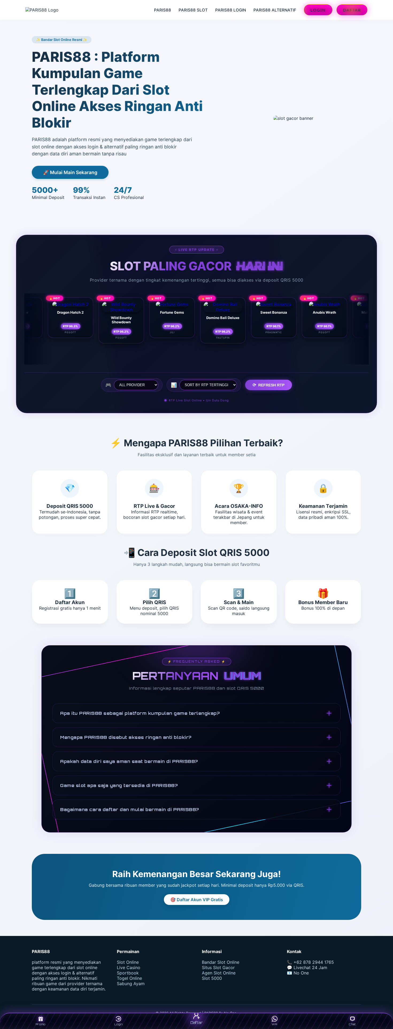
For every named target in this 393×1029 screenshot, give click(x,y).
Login (118, 1024)
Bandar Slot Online (220, 962)
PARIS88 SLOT (193, 10)
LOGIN (318, 10)
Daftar (196, 1022)
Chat (352, 1024)
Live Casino (128, 967)
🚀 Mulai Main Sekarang (70, 172)
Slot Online (128, 962)
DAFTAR (352, 10)
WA (274, 1024)
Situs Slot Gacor (218, 967)
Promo (40, 1024)
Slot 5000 (212, 978)
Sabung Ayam (131, 983)
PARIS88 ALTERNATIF (274, 10)
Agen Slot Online (219, 973)
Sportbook (128, 973)
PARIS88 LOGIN (230, 10)
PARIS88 (162, 10)
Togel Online (129, 978)
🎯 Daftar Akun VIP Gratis (196, 899)
